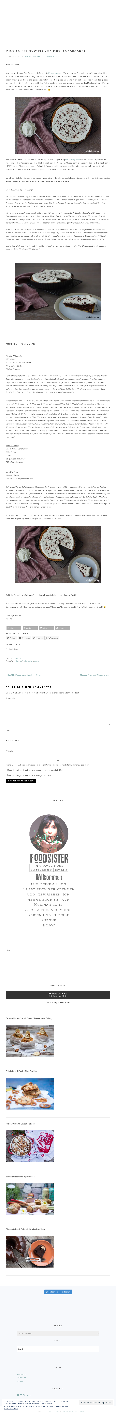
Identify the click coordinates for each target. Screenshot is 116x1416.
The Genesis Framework (73, 1411)
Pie (23, 661)
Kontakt (20, 1381)
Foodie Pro (54, 1411)
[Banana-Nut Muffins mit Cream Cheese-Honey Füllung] (58, 1041)
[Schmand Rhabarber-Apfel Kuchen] (58, 1199)
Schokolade (29, 661)
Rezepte (18, 658)
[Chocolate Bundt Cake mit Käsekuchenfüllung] (58, 1252)
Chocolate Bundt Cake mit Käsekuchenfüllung (25, 1229)
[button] (14, 628)
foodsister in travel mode (58, 20)
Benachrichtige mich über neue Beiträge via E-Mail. (30, 775)
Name (9, 730)
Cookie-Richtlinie (11, 1409)
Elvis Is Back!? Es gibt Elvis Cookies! (21, 1071)
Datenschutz (22, 1377)
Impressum (21, 1374)
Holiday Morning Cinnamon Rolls (20, 1124)
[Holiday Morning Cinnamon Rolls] (58, 1146)
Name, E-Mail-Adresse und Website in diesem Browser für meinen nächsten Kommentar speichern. (48, 765)
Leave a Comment (52, 56)
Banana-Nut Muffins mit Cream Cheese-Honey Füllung (29, 1018)
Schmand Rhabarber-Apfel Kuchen (21, 1176)
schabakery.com (72, 159)
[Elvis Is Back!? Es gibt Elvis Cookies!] (58, 1094)
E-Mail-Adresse (13, 740)
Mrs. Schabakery (55, 73)
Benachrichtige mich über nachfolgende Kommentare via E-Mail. (36, 770)
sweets (36, 661)
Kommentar (11, 698)
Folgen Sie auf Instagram (59, 1292)
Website (9, 751)
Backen (18, 661)
